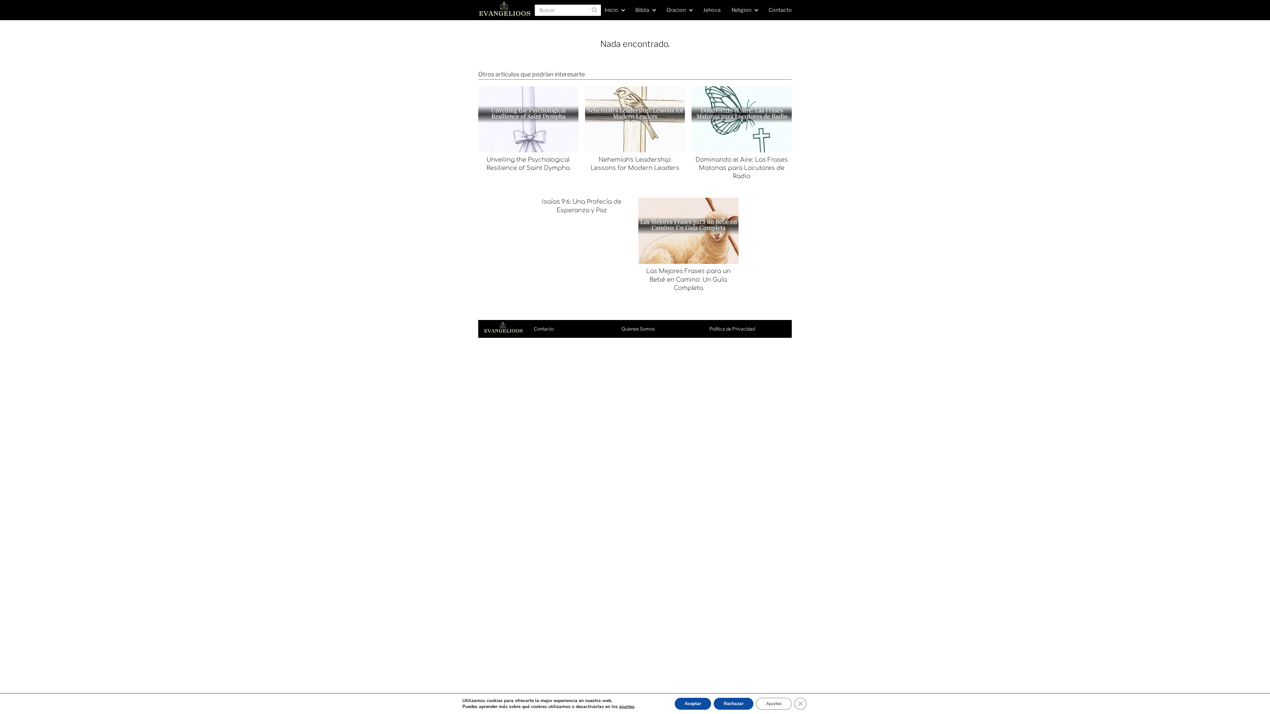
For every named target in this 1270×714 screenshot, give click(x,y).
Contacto (780, 10)
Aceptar (693, 703)
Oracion (676, 10)
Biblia (642, 10)
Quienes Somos (638, 329)
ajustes (626, 707)
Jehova (712, 10)
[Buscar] (594, 10)
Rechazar (733, 703)
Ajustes (774, 703)
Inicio (611, 10)
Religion (741, 10)
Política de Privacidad (732, 329)
